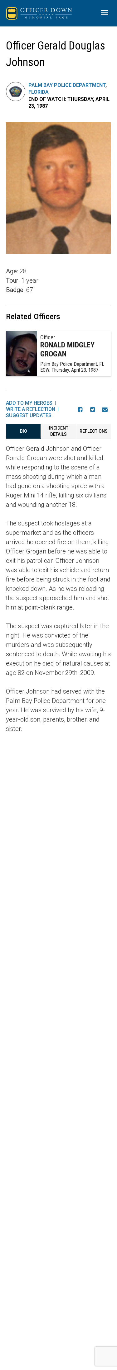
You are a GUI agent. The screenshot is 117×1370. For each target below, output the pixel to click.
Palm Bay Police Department (66, 85)
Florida (38, 92)
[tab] (23, 431)
